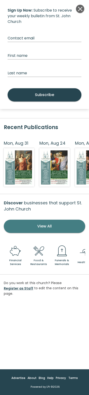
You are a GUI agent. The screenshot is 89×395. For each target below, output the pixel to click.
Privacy (61, 378)
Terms (73, 378)
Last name (17, 73)
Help (50, 378)
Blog (42, 378)
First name (18, 55)
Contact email (21, 38)
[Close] (80, 9)
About (32, 378)
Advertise (18, 378)
